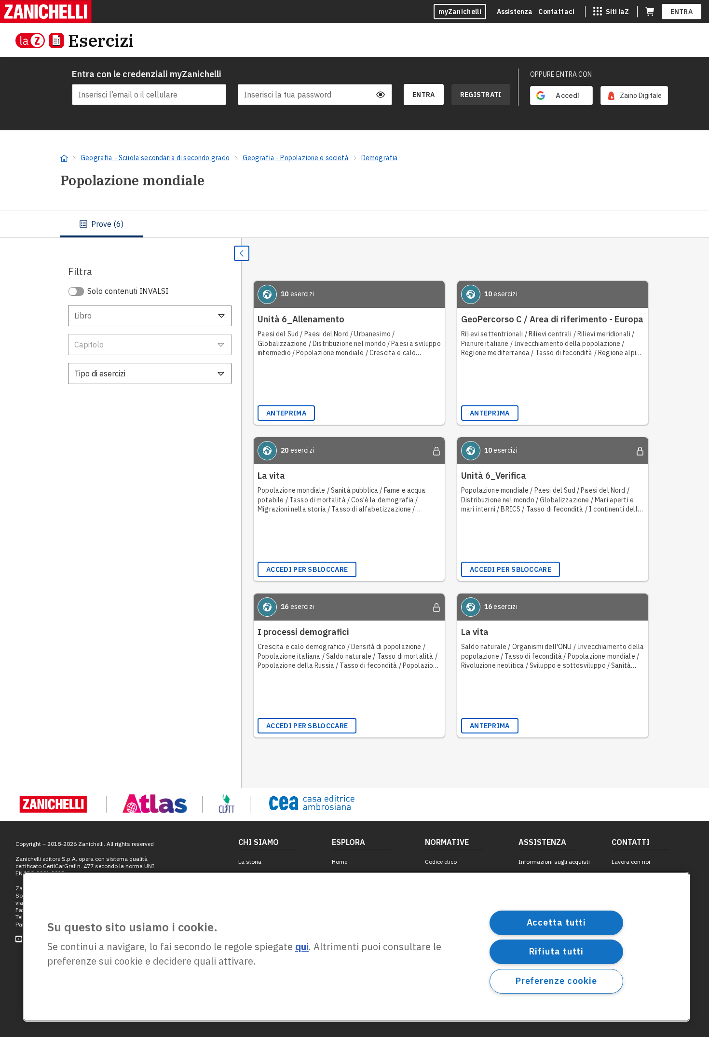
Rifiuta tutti (556, 951)
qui (302, 947)
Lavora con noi (631, 861)
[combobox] (150, 315)
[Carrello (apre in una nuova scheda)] (649, 11)
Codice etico (441, 861)
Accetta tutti (556, 922)
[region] (356, 947)
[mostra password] (380, 94)
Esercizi (101, 40)
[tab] (101, 223)
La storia (249, 861)
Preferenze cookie (556, 980)
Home (339, 861)
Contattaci (556, 11)
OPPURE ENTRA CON (561, 74)
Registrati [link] (481, 94)
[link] (634, 95)
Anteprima (286, 413)
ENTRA (681, 11)
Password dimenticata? (358, 74)
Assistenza (515, 11)
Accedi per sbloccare (307, 569)
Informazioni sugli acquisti (554, 861)
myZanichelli (459, 11)
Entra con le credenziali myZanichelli (146, 74)
